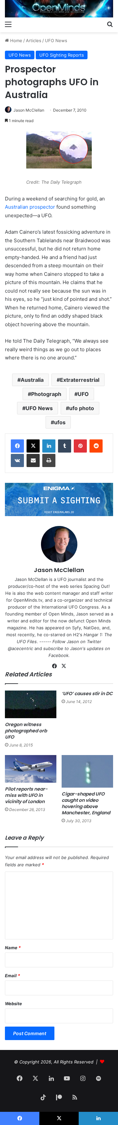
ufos (60, 422)
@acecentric (20, 648)
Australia (32, 380)
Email (12, 975)
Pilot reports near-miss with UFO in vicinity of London (26, 795)
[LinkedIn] (48, 446)
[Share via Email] (33, 460)
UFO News (56, 40)
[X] (33, 446)
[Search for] (110, 24)
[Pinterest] (80, 446)
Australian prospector (30, 207)
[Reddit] (96, 446)
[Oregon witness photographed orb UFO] (30, 704)
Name (13, 947)
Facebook (59, 655)
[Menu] (8, 24)
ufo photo (81, 408)
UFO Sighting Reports (61, 55)
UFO (83, 394)
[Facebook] (17, 446)
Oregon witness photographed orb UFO (26, 730)
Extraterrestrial (79, 380)
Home (15, 40)
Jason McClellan (28, 110)
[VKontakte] (17, 460)
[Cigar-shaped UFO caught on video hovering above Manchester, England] (87, 771)
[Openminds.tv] (59, 8)
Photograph (46, 394)
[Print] (48, 460)
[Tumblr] (64, 446)
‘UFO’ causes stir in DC (87, 693)
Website (13, 1003)
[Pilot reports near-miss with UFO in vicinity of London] (30, 769)
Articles (33, 40)
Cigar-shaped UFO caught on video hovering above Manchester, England (86, 803)
